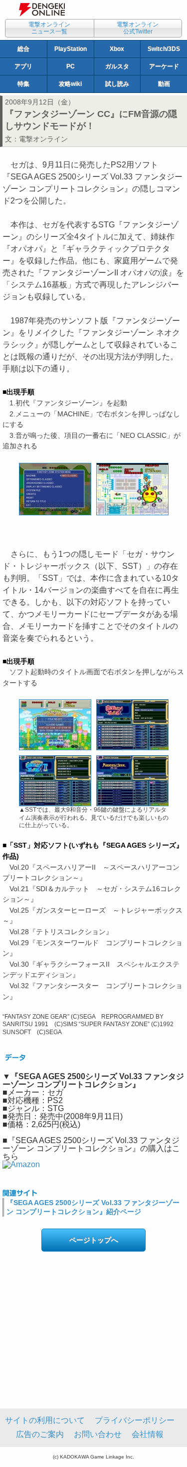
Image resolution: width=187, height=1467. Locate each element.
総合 (23, 48)
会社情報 (148, 1434)
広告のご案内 (40, 1434)
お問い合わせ (98, 1434)
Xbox (117, 48)
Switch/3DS (164, 48)
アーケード (164, 66)
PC (70, 66)
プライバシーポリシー (135, 1420)
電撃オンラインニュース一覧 (49, 28)
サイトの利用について (45, 1420)
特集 (23, 83)
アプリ (23, 66)
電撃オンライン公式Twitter (138, 28)
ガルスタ (117, 66)
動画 (164, 83)
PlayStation (70, 48)
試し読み (117, 83)
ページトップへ (93, 1240)
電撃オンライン (43, 139)
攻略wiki (70, 83)
